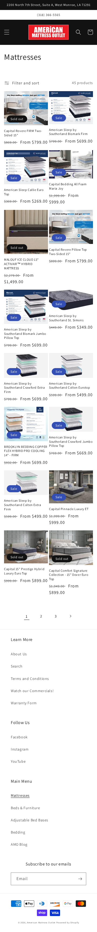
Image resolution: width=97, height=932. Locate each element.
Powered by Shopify (67, 922)
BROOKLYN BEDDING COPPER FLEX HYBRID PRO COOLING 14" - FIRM (25, 451)
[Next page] (70, 616)
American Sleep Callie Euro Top (24, 192)
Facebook (19, 737)
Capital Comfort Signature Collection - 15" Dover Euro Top (68, 575)
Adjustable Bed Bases (29, 820)
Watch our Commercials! (32, 690)
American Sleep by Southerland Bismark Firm (68, 132)
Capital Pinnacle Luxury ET (69, 509)
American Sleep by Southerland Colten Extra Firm (22, 504)
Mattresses (20, 795)
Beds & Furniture (25, 807)
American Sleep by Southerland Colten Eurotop (69, 385)
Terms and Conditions (30, 678)
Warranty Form (24, 702)
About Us (19, 654)
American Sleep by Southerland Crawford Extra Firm (24, 387)
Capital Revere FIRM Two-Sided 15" (23, 133)
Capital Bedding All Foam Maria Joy (67, 186)
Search (17, 666)
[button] (7, 32)
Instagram (20, 749)
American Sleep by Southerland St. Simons (66, 318)
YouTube (18, 761)
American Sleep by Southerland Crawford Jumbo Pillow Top (71, 441)
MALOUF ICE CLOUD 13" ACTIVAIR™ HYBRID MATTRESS (21, 263)
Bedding (18, 832)
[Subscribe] (80, 878)
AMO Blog (19, 844)
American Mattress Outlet (41, 922)
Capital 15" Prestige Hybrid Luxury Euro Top (24, 571)
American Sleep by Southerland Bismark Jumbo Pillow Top (25, 333)
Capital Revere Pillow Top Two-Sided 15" (68, 251)
